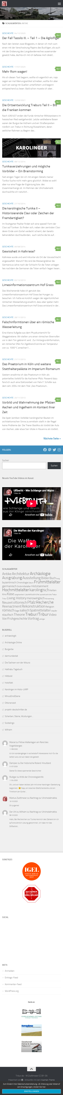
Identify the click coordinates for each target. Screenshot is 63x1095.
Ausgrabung (12, 577)
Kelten (53, 590)
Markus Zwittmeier (18, 798)
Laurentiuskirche (32, 594)
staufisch (7, 614)
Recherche (45, 602)
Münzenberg (49, 599)
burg (58, 578)
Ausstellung (31, 578)
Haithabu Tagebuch (13, 669)
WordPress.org (12, 991)
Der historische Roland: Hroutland (35, 763)
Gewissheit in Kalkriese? (18, 251)
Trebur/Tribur (36, 614)
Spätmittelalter (40, 610)
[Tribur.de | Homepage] (5, 3)
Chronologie (22, 582)
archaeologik (10, 635)
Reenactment (11, 606)
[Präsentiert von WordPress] (22, 1080)
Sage (17, 610)
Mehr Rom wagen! (14, 71)
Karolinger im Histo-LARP (16, 689)
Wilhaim (8, 729)
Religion (50, 606)
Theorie (19, 614)
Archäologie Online (13, 642)
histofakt (9, 682)
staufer (54, 611)
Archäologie (40, 573)
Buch (53, 578)
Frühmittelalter (47, 581)
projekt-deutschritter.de (16, 709)
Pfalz (31, 602)
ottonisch (20, 602)
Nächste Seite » (52, 438)
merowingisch (36, 598)
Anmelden (9, 971)
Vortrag (33, 618)
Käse (10, 594)
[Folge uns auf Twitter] (54, 449)
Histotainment (39, 586)
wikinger (42, 619)
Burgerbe (9, 649)
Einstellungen (31, 1091)
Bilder (45, 578)
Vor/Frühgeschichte (14, 618)
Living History (16, 598)
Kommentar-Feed (13, 984)
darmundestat (11, 656)
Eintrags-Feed (11, 977)
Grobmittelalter (24, 586)
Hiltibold (8, 676)
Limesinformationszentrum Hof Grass (28, 285)
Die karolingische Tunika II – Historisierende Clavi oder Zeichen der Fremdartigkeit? (28, 213)
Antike (6, 574)
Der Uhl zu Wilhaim (18, 811)
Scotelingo (9, 723)
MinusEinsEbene (12, 696)
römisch (8, 610)
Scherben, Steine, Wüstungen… (19, 716)
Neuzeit (7, 602)
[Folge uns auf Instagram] (59, 449)
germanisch (9, 586)
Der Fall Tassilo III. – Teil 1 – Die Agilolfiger (31, 38)
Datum (31, 583)
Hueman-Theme (48, 1080)
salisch (24, 610)
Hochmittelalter (15, 589)
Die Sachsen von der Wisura (17, 662)
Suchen (5, 460)
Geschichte (7, 33)
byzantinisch (9, 582)
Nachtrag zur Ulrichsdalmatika (43, 798)
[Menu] (59, 3)
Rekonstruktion (33, 606)
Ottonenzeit (10, 703)
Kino (4, 594)
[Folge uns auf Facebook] (45, 449)
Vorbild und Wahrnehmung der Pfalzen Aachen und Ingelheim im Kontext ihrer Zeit (28, 407)
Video (53, 615)
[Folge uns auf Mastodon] (49, 449)
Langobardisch (19, 595)
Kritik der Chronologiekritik (32, 777)
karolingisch (39, 590)
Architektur (20, 573)
